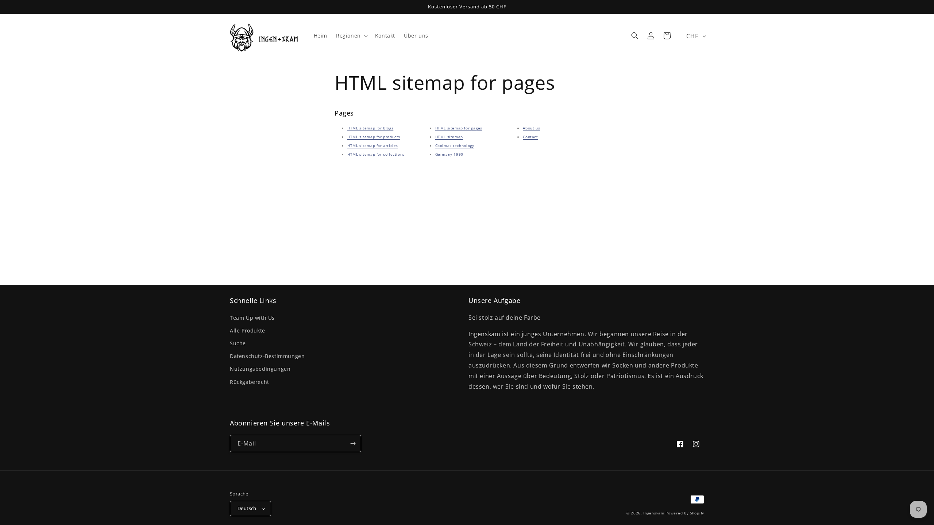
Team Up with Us (252, 317)
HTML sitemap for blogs (370, 128)
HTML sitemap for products (373, 136)
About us (531, 128)
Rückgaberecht (249, 381)
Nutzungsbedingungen (260, 368)
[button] (351, 35)
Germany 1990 (449, 154)
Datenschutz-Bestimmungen (267, 356)
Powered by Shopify (684, 513)
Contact (530, 136)
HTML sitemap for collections (376, 154)
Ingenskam (653, 513)
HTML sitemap (449, 136)
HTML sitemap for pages (458, 128)
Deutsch (247, 508)
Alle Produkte (247, 330)
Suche (238, 343)
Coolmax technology (454, 145)
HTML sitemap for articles (372, 145)
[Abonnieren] (353, 443)
